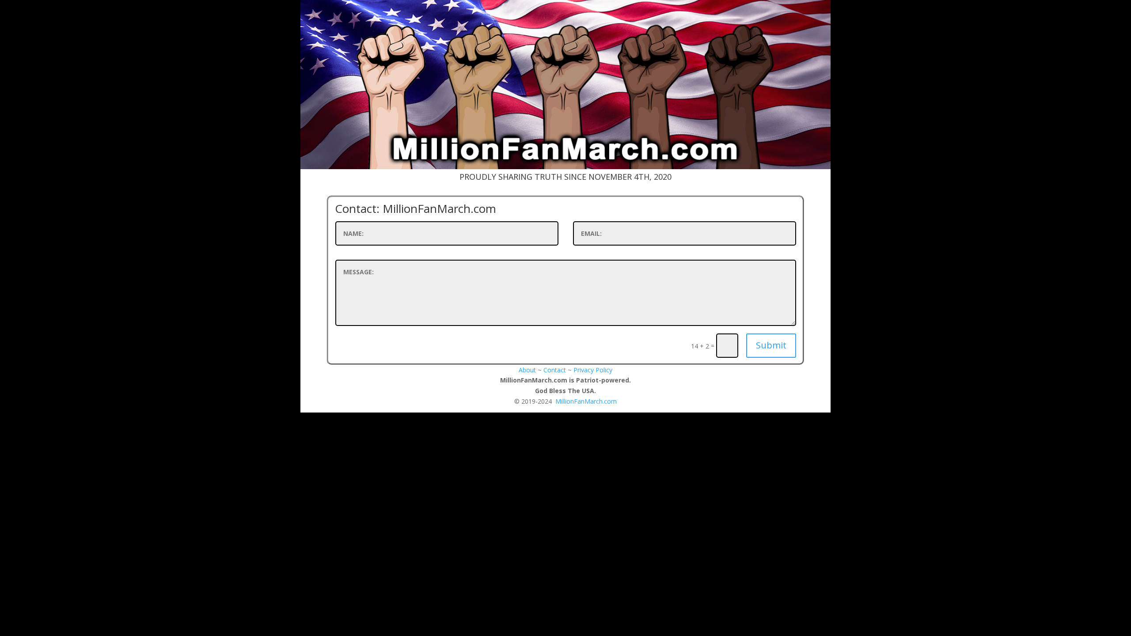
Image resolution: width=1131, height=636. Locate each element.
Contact (554, 370)
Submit (771, 345)
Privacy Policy (592, 370)
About (527, 370)
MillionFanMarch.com (586, 401)
